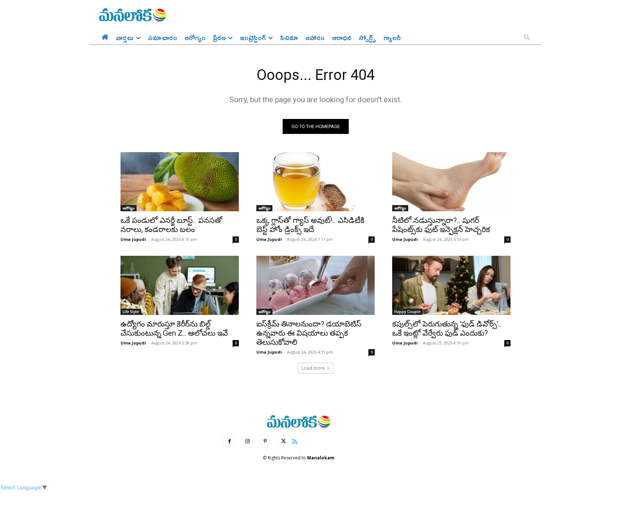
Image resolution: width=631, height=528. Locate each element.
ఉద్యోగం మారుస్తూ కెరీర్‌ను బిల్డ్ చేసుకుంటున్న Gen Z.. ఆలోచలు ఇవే (174, 329)
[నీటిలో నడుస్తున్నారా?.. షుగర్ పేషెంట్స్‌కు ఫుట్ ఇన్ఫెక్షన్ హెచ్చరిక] (451, 181)
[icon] (295, 441)
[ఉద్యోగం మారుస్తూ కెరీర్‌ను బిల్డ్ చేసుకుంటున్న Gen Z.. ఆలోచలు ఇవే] (180, 285)
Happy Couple (407, 311)
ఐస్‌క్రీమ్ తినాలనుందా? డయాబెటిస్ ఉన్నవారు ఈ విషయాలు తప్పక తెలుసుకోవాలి (309, 333)
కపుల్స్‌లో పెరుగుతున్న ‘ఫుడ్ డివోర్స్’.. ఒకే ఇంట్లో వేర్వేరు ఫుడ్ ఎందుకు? (447, 329)
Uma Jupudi (133, 239)
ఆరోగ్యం (128, 208)
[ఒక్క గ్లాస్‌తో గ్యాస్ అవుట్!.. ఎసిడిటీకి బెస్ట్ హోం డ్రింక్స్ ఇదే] (315, 181)
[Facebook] (229, 441)
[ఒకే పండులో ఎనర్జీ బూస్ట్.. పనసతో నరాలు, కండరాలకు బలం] (180, 181)
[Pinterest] (265, 441)
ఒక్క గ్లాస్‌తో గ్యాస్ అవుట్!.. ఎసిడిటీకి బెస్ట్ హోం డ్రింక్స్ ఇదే (310, 225)
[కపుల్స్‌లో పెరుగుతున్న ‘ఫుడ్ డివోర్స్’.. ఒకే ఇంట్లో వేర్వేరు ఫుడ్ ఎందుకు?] (451, 285)
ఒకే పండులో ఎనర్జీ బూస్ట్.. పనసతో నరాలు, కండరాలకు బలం (171, 225)
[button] (527, 38)
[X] (283, 441)
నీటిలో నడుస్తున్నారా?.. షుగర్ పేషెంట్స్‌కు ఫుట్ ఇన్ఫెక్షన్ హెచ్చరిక (441, 225)
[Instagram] (247, 441)
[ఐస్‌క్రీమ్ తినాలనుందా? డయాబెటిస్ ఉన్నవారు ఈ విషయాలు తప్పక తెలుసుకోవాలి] (315, 285)
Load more (313, 368)
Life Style (131, 311)
